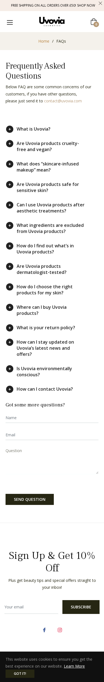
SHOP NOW (86, 5)
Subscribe (81, 607)
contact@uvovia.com (63, 100)
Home (43, 41)
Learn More (74, 666)
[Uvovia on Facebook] (44, 629)
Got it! (20, 673)
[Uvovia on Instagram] (60, 629)
